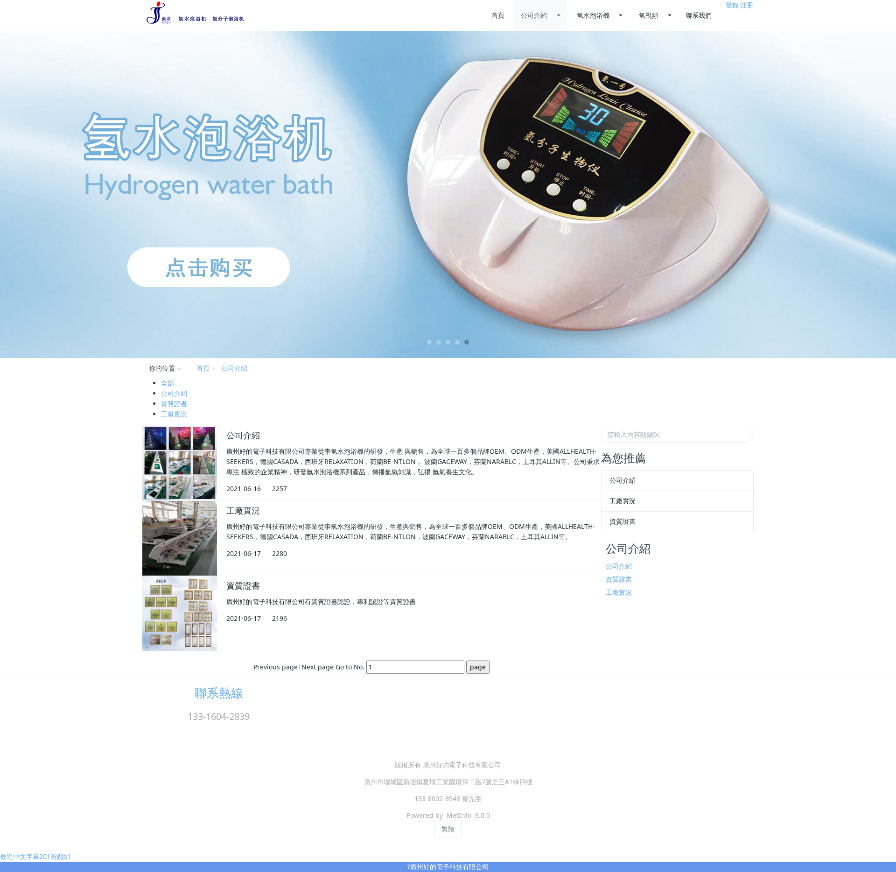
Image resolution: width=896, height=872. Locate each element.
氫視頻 (648, 15)
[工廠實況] (179, 538)
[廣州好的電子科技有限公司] (195, 13)
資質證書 (174, 403)
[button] (67, 194)
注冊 (747, 4)
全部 (167, 383)
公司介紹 (534, 15)
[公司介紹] (179, 463)
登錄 (732, 4)
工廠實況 (174, 413)
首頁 (497, 15)
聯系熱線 (219, 692)
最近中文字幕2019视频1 (35, 856)
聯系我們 (699, 15)
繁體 (448, 828)
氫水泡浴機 (593, 15)
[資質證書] (179, 613)
